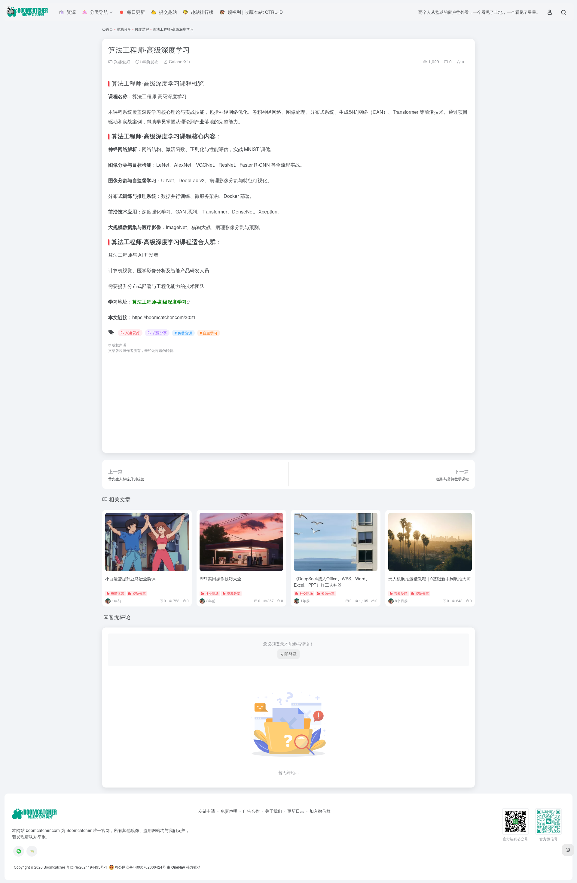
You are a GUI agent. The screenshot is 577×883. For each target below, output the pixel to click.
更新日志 (295, 811)
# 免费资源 (183, 332)
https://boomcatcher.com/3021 (164, 317)
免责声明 (229, 811)
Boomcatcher (54, 866)
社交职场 (211, 593)
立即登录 (288, 654)
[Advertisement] (288, 400)
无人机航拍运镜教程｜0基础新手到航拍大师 (429, 579)
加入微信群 (320, 811)
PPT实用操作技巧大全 (220, 579)
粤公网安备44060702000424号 (140, 866)
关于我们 (273, 811)
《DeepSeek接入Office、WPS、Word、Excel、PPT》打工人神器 (332, 582)
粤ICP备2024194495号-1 (86, 866)
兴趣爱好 (142, 29)
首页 (109, 29)
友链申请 (206, 811)
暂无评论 (119, 617)
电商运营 (117, 593)
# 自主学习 (208, 332)
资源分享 (124, 29)
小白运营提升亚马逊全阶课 (130, 579)
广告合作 (251, 811)
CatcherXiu (179, 62)
